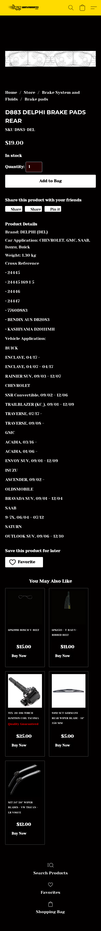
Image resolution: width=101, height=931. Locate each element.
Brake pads (36, 99)
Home (11, 92)
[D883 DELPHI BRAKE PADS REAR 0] (50, 59)
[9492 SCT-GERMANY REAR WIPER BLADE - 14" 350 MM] (68, 691)
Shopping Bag (50, 911)
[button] (24, 8)
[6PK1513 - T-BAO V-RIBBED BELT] (68, 607)
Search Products (50, 873)
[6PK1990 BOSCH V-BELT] (25, 607)
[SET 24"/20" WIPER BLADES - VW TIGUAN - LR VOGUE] (25, 780)
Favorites (50, 892)
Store (29, 92)
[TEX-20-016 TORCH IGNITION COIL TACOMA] (25, 691)
